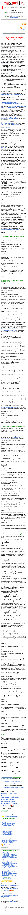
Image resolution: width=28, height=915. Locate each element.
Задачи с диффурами (7, 874)
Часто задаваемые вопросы (9, 895)
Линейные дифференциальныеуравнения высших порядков (9, 868)
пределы (13, 72)
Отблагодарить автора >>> (9, 898)
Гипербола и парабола (7, 839)
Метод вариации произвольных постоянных (8, 870)
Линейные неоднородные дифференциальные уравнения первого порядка (9, 857)
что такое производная (8, 63)
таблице (3, 147)
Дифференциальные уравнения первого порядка (9, 852)
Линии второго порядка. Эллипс (9, 838)
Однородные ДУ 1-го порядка (9, 854)
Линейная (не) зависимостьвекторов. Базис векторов (8, 824)
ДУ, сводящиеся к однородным (9, 855)
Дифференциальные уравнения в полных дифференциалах (10, 860)
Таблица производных (15, 48)
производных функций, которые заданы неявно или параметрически (13, 117)
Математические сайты (8, 801)
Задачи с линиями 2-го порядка (9, 840)
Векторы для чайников (7, 820)
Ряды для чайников (6, 878)
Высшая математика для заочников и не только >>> (14, 782)
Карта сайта (7, 844)
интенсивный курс (7, 123)
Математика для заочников (9, 793)
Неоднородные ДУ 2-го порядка (9, 866)
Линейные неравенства (7, 834)
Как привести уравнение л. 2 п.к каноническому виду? (9, 842)
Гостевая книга (5, 896)
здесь (8, 127)
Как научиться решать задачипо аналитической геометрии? (9, 836)
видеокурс (15, 124)
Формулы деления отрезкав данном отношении (8, 829)
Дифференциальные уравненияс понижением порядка (9, 864)
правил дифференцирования (10, 229)
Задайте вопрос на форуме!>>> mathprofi (9, 889)
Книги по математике (7, 799)
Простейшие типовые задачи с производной (13, 107)
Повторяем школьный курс (10, 816)
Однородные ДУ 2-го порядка (9, 865)
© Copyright (10, 907)
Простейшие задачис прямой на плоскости (7, 833)
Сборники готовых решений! (10, 885)
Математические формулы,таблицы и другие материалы (10, 796)
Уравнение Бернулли (7, 862)
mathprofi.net (14, 17)
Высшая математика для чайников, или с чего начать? (10, 814)
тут (2, 124)
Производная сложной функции (11, 94)
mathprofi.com (14, 14)
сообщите (12, 901)
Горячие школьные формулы (10, 328)
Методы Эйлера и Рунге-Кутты (9, 875)
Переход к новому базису (8, 825)
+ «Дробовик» (5, 806)
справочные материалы (8, 330)
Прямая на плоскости (7, 831)
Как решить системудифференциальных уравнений (9, 873)
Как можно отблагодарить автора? (14, 787)
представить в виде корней (9, 407)
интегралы (4, 72)
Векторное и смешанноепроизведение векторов (8, 827)
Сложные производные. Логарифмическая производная (11, 103)
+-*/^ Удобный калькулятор (9, 803)
